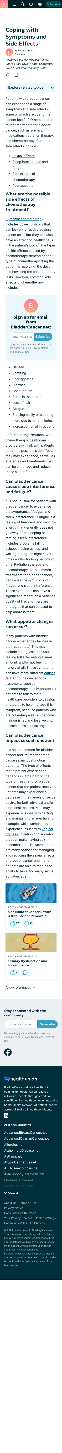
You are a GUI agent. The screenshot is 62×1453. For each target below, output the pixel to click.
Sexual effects (23, 156)
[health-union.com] (20, 1080)
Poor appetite (22, 186)
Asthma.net (13, 1156)
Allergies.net (14, 1145)
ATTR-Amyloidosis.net (21, 1168)
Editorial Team (26, 50)
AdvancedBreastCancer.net (25, 1133)
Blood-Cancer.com (18, 1186)
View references (19, 988)
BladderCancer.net (18, 1180)
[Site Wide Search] (23, 4)
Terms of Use (22, 351)
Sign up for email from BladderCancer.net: (31, 322)
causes (49, 673)
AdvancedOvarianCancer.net (26, 1139)
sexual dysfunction (30, 760)
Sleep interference (26, 162)
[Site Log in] (40, 4)
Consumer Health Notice (20, 1213)
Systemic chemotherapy (24, 219)
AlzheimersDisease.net (22, 1150)
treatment (25, 781)
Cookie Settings (45, 1218)
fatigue (38, 512)
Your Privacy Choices (18, 1218)
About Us (10, 1203)
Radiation (21, 564)
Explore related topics (25, 87)
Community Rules (15, 1223)
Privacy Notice (40, 347)
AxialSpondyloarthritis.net (24, 1174)
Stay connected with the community (25, 1013)
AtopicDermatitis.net (20, 1162)
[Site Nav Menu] (14, 4)
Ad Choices (37, 1223)
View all (13, 1193)
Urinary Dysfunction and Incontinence (27, 963)
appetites (20, 647)
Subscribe (53, 4)
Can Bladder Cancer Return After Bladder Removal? (29, 914)
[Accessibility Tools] (31, 4)
